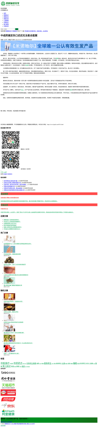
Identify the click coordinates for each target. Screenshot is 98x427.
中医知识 (6, 22)
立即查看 (9, 422)
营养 (20, 366)
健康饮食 (6, 18)
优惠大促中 (4, 422)
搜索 (17, 29)
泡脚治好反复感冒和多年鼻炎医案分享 (14, 190)
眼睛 (72, 363)
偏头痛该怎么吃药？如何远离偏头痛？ (14, 332)
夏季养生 (47, 363)
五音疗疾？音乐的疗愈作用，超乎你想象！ (15, 184)
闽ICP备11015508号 (29, 423)
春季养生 (59, 363)
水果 (63, 363)
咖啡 (40, 363)
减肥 (37, 363)
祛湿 (78, 363)
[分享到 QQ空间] (12, 122)
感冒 (55, 363)
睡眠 (75, 363)
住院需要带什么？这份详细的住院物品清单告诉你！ (18, 243)
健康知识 (6, 15)
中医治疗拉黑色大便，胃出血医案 (13, 188)
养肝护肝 (24, 363)
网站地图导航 (20, 423)
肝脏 (94, 363)
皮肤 (69, 363)
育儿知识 (6, 366)
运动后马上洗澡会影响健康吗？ (12, 221)
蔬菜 (23, 366)
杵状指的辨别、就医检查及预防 (12, 254)
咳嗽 (42, 363)
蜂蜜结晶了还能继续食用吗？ (12, 219)
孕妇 (52, 363)
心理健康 (6, 20)
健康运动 (6, 17)
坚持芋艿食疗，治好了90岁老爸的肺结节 (15, 264)
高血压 (28, 366)
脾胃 (57, 58)
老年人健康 (89, 363)
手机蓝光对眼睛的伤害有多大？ (12, 229)
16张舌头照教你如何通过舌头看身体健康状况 (16, 275)
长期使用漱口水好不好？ (10, 223)
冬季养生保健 (31, 363)
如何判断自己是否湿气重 (10, 180)
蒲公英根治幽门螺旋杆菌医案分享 (13, 285)
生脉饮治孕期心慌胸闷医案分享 (12, 182)
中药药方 (9, 174)
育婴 (12, 366)
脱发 (15, 366)
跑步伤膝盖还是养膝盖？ (10, 225)
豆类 (26, 366)
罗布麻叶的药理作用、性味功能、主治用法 (36, 31)
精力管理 (6, 24)
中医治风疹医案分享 (9, 186)
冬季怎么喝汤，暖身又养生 (11, 312)
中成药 (27, 65)
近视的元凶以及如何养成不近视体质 (13, 322)
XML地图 (13, 423)
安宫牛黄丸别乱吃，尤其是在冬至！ (13, 301)
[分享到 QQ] (38, 111)
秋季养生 (83, 363)
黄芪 (71, 89)
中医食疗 (5, 363)
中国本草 (6, 26)
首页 (5, 13)
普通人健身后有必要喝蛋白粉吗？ (13, 227)
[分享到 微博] (61, 111)
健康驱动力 (9, 31)
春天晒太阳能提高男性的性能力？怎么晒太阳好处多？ (18, 343)
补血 (22, 89)
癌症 (66, 363)
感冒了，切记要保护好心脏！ (12, 353)
